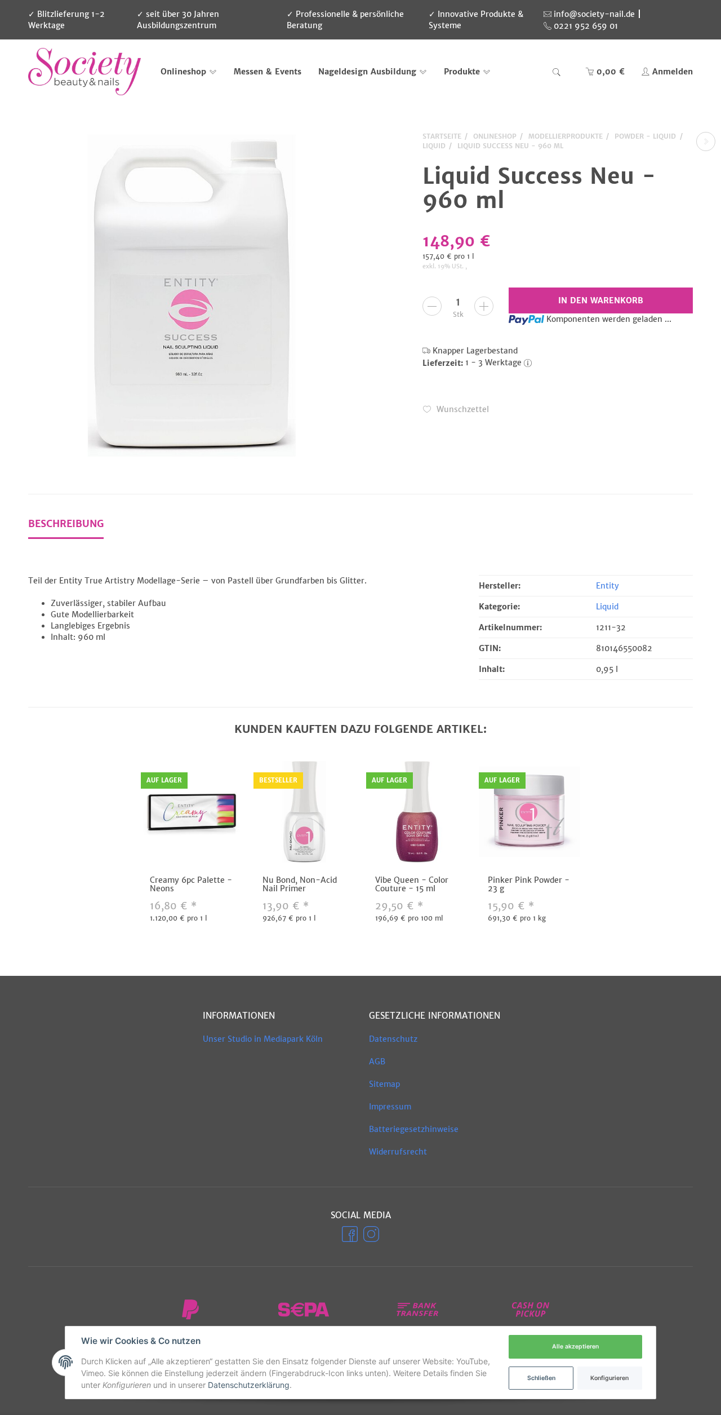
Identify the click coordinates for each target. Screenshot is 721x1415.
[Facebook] (350, 1234)
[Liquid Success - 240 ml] (705, 141)
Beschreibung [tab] (66, 524)
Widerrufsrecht (398, 1152)
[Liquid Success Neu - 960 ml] (191, 295)
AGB (377, 1061)
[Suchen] (556, 71)
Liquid (607, 607)
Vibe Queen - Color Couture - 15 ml (411, 884)
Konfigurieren (609, 1378)
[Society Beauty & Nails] (84, 71)
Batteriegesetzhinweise (414, 1129)
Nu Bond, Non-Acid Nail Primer (299, 884)
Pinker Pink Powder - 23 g (528, 884)
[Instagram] (371, 1234)
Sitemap (384, 1084)
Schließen (541, 1378)
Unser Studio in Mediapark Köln (263, 1039)
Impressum (390, 1107)
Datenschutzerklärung (249, 1385)
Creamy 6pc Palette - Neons (191, 884)
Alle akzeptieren (575, 1346)
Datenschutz (393, 1039)
